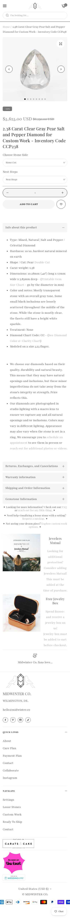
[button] (61, 69)
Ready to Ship (12, 822)
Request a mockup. (34, 518)
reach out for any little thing (35, 510)
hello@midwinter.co (16, 710)
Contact (8, 763)
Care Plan (9, 748)
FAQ (64, 507)
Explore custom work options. (48, 525)
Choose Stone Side (15, 155)
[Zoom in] (61, 44)
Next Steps (10, 172)
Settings (8, 800)
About (7, 741)
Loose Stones (12, 807)
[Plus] (62, 193)
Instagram (10, 778)
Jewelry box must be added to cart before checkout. (55, 639)
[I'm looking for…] (6, 15)
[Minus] (7, 193)
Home (6, 27)
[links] (6, 720)
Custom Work (12, 815)
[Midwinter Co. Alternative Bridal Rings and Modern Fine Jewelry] (35, 6)
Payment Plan (12, 756)
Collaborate (11, 770)
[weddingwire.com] (14, 877)
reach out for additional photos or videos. (38, 448)
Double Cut (42, 262)
